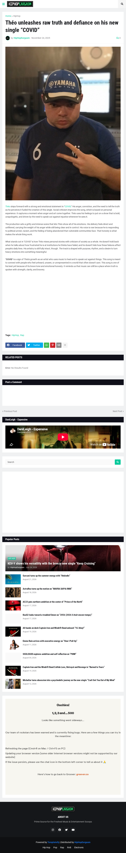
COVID (68, 206)
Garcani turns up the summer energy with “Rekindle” (46, 575)
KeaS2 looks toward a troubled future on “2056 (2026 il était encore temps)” (57, 615)
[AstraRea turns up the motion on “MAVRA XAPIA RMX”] (13, 592)
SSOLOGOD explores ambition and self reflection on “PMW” (49, 654)
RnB (69, 847)
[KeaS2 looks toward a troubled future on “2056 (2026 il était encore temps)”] (13, 619)
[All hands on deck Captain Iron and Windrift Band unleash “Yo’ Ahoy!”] (13, 632)
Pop (55, 847)
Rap (22, 335)
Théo (7, 206)
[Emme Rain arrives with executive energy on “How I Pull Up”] (13, 645)
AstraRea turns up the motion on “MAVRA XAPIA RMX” (47, 588)
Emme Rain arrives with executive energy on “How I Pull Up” (50, 641)
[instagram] (52, 829)
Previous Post (10, 411)
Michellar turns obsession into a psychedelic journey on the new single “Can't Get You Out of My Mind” (69, 680)
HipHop (16, 16)
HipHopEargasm (82, 842)
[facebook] (59, 829)
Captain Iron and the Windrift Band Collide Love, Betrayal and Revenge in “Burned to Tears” (64, 667)
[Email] (58, 345)
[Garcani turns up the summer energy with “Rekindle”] (13, 579)
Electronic (79, 847)
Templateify (53, 842)
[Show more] (65, 345)
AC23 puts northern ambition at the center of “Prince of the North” (53, 601)
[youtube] (73, 829)
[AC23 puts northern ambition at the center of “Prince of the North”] (13, 605)
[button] (3, 4)
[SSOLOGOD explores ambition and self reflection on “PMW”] (13, 658)
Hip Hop (46, 847)
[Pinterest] (52, 345)
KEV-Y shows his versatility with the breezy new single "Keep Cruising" (51, 563)
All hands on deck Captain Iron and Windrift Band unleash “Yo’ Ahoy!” (54, 628)
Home (8, 16)
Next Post (117, 411)
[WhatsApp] (46, 345)
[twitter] (66, 829)
